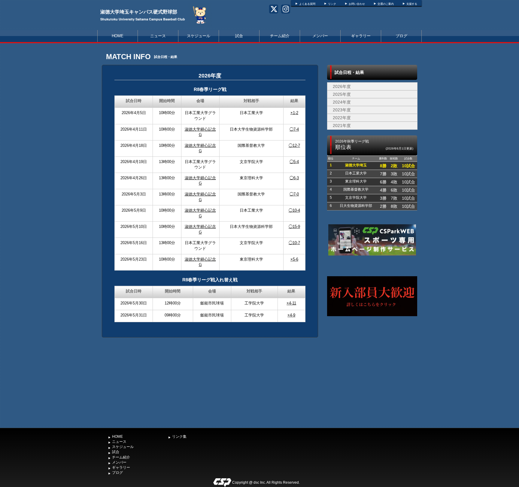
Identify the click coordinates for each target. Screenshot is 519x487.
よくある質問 (307, 3)
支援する (411, 3)
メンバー (320, 36)
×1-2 (294, 112)
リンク (332, 3)
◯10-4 (294, 210)
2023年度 (342, 109)
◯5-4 (294, 161)
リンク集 (179, 436)
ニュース (158, 36)
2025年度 (342, 94)
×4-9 (291, 315)
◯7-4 (294, 129)
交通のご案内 (386, 3)
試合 (239, 36)
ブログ (401, 36)
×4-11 (291, 303)
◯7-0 (294, 194)
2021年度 (342, 125)
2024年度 (342, 102)
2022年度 (342, 117)
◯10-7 (294, 242)
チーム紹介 (280, 36)
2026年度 (342, 86)
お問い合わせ (357, 3)
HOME (117, 36)
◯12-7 (294, 145)
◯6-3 (294, 178)
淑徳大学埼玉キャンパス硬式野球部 (138, 11)
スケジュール (198, 36)
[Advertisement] (372, 380)
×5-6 (294, 259)
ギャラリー (361, 36)
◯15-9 (294, 226)
